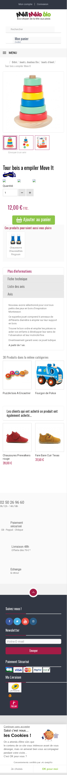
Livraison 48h (20, 546)
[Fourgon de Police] (49, 375)
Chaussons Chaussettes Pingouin (15, 251)
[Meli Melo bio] (33, 16)
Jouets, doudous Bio (29, 62)
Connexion (42, 4)
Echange (15, 569)
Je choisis (16, 768)
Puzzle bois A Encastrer (17, 393)
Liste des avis (16, 286)
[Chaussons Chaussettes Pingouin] (16, 238)
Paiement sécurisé (16, 524)
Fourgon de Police (45, 393)
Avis (10, 294)
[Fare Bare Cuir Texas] (49, 437)
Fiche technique (17, 278)
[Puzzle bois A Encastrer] (17, 375)
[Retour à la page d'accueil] (6, 62)
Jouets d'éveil (47, 62)
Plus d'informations (20, 271)
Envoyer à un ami (17, 152)
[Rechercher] (58, 29)
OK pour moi (50, 768)
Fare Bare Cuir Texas (47, 455)
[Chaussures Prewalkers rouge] (17, 437)
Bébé (14, 62)
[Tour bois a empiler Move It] (10, 143)
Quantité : (8, 185)
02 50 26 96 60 (12, 502)
